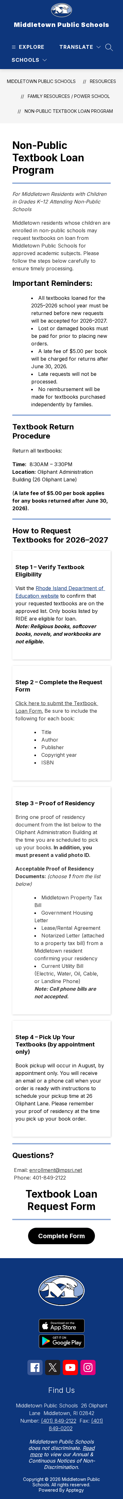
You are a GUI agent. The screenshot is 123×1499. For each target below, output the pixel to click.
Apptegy (75, 1490)
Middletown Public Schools (41, 81)
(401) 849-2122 (58, 1421)
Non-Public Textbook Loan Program (69, 111)
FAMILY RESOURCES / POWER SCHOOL (69, 96)
